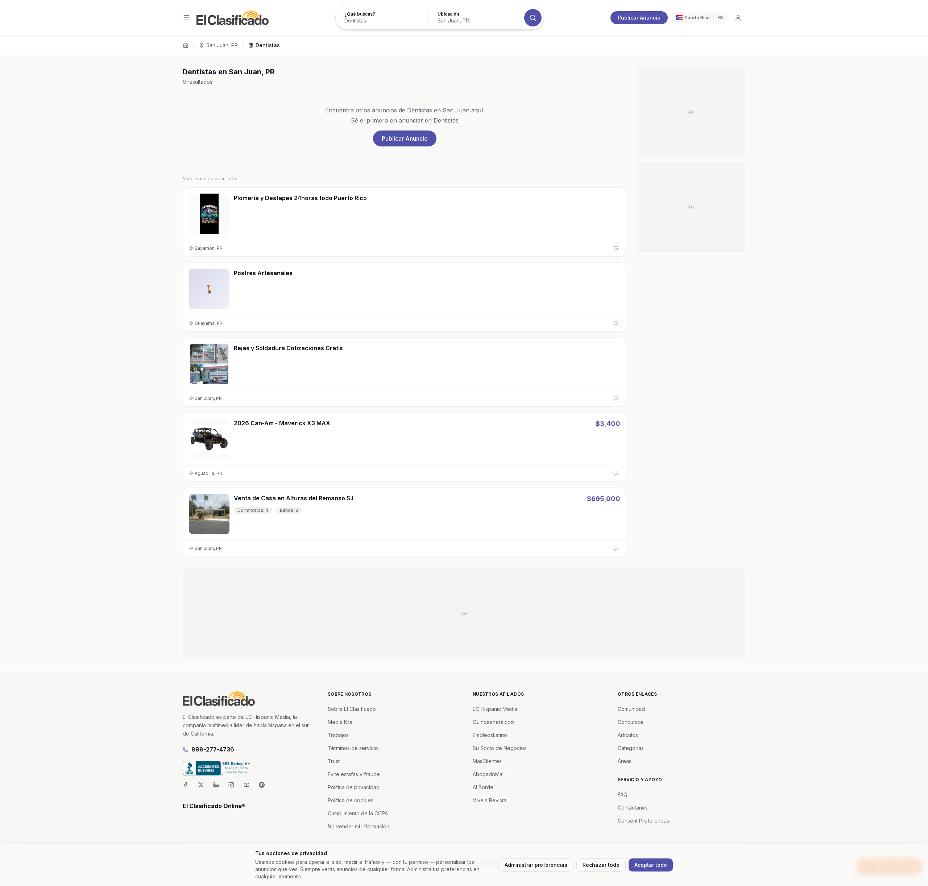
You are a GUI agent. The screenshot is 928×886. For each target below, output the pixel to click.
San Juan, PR (222, 45)
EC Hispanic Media (495, 709)
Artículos (628, 735)
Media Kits (340, 722)
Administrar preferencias (536, 865)
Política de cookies (350, 800)
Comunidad (631, 709)
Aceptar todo (650, 865)
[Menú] (186, 18)
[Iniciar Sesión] (738, 18)
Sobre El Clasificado (352, 709)
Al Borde (483, 787)
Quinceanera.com (494, 722)
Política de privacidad (354, 787)
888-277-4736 (212, 749)
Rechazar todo (601, 865)
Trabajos (338, 735)
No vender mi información (358, 826)
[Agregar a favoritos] (616, 248)
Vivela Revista (489, 800)
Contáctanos (633, 807)
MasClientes (487, 761)
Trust (334, 761)
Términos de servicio (353, 748)
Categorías (631, 748)
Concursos (630, 722)
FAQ (622, 794)
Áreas (624, 761)
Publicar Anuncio (639, 18)
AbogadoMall (489, 774)
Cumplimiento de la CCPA (358, 813)
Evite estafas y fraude (354, 774)
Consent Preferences (643, 820)
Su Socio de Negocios (500, 748)
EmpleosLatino (490, 735)
